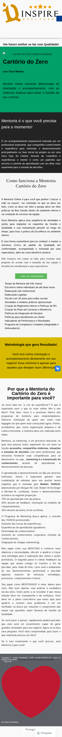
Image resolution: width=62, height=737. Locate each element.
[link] (31, 12)
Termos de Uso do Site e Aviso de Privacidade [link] (36, 660)
